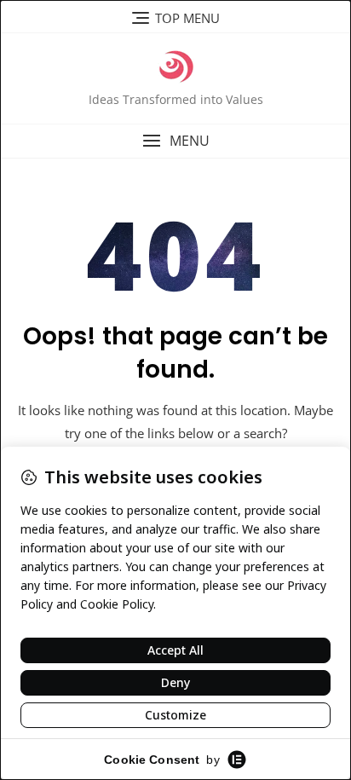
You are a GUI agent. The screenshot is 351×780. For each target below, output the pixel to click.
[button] (175, 141)
